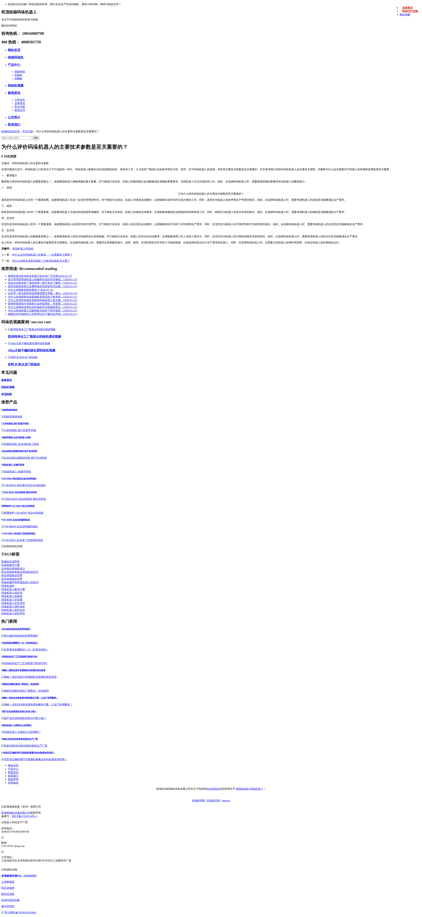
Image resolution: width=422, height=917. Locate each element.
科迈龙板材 (8, 888)
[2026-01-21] (42, 310)
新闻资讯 (14, 93)
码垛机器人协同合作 (13, 610)
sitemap (226, 800)
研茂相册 (6, 394)
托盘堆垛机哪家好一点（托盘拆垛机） (20, 643)
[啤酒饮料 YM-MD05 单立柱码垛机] (22, 512)
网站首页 (14, 50)
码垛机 (30, 248)
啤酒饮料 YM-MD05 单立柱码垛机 (18, 506)
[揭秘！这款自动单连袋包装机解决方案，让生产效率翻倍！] (37, 704)
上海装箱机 (8, 881)
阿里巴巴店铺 (410, 11)
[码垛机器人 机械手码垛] (16, 471)
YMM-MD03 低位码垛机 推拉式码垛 (19, 492)
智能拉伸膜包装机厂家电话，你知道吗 (20, 684)
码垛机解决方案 (10, 565)
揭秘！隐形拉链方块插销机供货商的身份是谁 (23, 670)
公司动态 (20, 99)
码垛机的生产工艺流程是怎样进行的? (20, 656)
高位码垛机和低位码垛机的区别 (19, 572)
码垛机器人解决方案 (13, 589)
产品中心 (14, 64)
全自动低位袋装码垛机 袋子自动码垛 (19, 451)
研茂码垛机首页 (10, 131)
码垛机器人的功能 (11, 599)
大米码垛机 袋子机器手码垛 (15, 423)
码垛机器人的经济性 (13, 613)
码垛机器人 (19, 248)
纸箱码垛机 (16, 57)
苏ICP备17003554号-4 (24, 816)
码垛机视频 (16, 85)
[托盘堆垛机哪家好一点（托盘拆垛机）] (25, 649)
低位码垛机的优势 (11, 578)
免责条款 (13, 782)
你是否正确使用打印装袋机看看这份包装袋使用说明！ (29, 752)
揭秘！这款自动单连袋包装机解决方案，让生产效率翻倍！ (30, 697)
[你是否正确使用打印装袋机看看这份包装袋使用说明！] (34, 759)
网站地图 (405, 14)
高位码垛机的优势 (11, 575)
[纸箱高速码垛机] (11, 416)
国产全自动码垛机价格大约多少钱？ (19, 711)
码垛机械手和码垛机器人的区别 (19, 582)
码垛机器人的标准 (11, 596)
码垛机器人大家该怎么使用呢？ (17, 725)
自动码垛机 (213, 788)
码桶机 (18, 78)
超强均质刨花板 (10, 900)
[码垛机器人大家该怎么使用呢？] (21, 732)
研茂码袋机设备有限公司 (15, 812)
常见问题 (20, 106)
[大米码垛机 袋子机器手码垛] (18, 430)
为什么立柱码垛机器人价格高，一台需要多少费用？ (42, 254)
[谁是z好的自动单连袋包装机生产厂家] (24, 745)
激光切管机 (8, 906)
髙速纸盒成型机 (10, 561)
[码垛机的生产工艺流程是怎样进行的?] (24, 663)
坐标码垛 (20, 71)
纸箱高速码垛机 (9, 410)
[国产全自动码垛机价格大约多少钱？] (23, 718)
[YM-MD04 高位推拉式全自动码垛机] (23, 485)
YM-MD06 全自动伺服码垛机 (16, 519)
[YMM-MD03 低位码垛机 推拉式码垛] (23, 499)
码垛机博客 (198, 800)
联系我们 (14, 124)
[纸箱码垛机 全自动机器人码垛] (20, 444)
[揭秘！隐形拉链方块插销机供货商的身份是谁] (29, 677)
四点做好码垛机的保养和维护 (16, 629)
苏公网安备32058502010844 (20, 912)
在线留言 (407, 7)
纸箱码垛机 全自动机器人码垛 (16, 437)
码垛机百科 (213, 800)
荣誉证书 (20, 110)
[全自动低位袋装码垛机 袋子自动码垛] (24, 457)
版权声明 (13, 779)
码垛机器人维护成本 (13, 606)
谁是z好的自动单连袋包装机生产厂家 (20, 739)
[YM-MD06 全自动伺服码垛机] (19, 526)
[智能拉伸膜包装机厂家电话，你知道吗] (25, 690)
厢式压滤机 (8, 894)
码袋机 (18, 75)
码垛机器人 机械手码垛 (13, 464)
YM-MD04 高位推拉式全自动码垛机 (19, 478)
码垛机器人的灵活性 (13, 603)
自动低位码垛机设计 (13, 568)
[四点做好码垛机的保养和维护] (19, 635)
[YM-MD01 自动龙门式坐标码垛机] (22, 540)
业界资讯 (20, 103)
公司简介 (14, 117)
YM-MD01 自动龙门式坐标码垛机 (19, 533)
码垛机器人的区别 (11, 592)
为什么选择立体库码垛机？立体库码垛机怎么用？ (41, 260)
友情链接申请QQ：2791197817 (19, 875)
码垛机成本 (8, 585)
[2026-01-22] (30, 289)
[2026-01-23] (40, 276)
